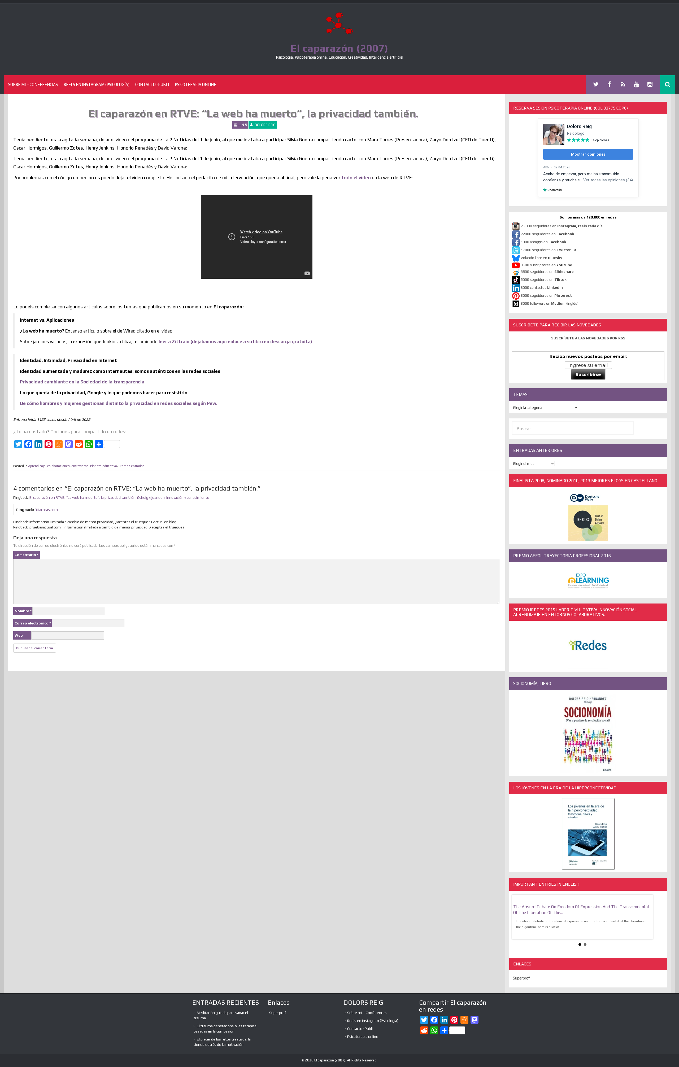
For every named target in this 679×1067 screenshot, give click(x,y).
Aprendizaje (37, 466)
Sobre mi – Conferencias (33, 84)
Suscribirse (588, 374)
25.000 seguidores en (562, 226)
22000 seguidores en (547, 234)
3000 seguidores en (546, 296)
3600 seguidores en (547, 272)
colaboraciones (58, 466)
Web (19, 635)
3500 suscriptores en (546, 265)
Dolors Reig (265, 125)
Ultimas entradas (132, 466)
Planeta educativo (103, 466)
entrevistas (80, 466)
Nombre (23, 611)
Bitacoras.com (46, 510)
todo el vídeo (356, 177)
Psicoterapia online (195, 84)
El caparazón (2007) (339, 48)
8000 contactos (542, 288)
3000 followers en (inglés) (549, 303)
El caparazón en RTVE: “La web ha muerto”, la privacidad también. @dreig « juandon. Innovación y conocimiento (119, 497)
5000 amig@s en (543, 242)
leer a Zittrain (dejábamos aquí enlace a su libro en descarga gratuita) (235, 341)
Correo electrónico (33, 623)
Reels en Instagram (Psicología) (96, 84)
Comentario (26, 555)
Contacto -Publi (152, 84)
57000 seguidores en (548, 250)
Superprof (521, 978)
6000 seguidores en (544, 280)
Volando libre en (541, 258)
